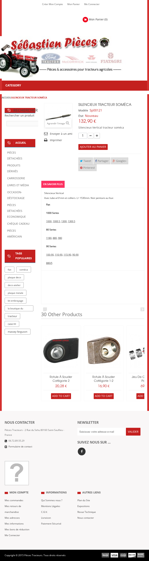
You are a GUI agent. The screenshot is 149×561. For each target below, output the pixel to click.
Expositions (83, 506)
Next (142, 309)
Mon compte (19, 492)
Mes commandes (14, 500)
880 (55, 238)
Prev (45, 309)
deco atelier (14, 285)
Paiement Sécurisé (51, 523)
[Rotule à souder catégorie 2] (61, 350)
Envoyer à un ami (61, 134)
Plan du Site (83, 500)
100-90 (50, 254)
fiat (9, 269)
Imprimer (56, 140)
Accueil (6, 97)
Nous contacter (85, 518)
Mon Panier (73, 4)
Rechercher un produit (19, 115)
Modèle (83, 110)
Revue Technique (86, 512)
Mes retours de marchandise (13, 509)
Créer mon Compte (52, 4)
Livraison (46, 518)
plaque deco (14, 277)
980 (60, 238)
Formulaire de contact (20, 446)
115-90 (67, 254)
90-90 (75, 254)
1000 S (56, 221)
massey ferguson (17, 331)
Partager (103, 161)
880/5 (49, 263)
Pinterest (88, 168)
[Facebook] (82, 451)
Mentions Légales (50, 506)
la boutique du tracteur (15, 309)
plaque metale (15, 293)
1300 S (71, 221)
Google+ (120, 161)
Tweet (87, 161)
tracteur (12, 316)
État (80, 116)
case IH (12, 324)
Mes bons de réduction (17, 529)
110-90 (58, 254)
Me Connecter (92, 4)
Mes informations (14, 523)
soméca (23, 269)
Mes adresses (12, 518)
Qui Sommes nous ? (51, 500)
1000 (49, 221)
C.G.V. (44, 512)
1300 (64, 221)
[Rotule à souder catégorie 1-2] (103, 350)
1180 (49, 238)
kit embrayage (15, 300)
